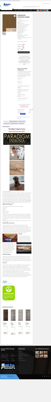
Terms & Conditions (22, 360)
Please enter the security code (23, 98)
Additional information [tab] (13, 121)
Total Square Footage (21, 94)
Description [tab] (6, 121)
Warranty (20, 356)
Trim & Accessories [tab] (21, 121)
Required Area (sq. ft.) (21, 109)
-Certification (9, 283)
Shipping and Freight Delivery (23, 355)
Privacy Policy (21, 358)
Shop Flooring (5, 0)
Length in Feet (20, 78)
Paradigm (9, 0)
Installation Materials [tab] (14, 123)
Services (25, 10)
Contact (20, 351)
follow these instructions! (9, 203)
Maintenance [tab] (21, 123)
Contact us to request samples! (24, 52)
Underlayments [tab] (6, 123)
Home (1, 0)
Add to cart (23, 113)
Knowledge (30, 10)
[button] (15, 16)
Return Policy (21, 353)
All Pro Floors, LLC (10, 376)
